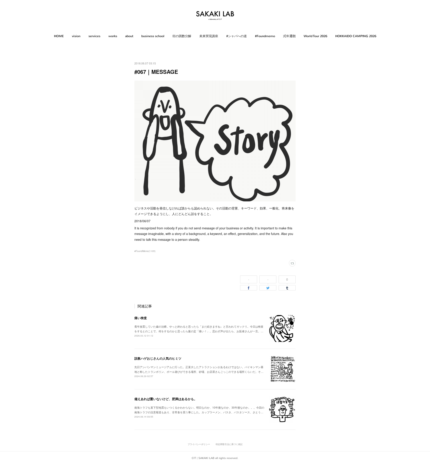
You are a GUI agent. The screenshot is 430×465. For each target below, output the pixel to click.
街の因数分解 (181, 36)
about (129, 36)
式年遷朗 (289, 36)
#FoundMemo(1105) (144, 251)
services (94, 36)
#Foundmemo (265, 36)
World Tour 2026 (315, 36)
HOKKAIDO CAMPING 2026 (355, 36)
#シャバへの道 (236, 36)
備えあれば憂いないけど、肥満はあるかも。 (165, 399)
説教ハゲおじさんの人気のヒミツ (157, 358)
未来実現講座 (208, 36)
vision (76, 36)
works (112, 36)
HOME (59, 36)
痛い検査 (140, 318)
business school (152, 36)
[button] (59, 36)
